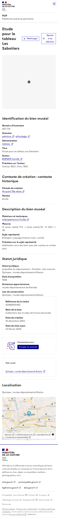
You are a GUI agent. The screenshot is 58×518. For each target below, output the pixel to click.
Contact (31, 495)
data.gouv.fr (29, 487)
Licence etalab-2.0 (17, 514)
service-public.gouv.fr (28, 482)
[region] (29, 418)
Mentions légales (8, 509)
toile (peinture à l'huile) (14, 219)
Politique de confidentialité (26, 509)
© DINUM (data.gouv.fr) (24, 434)
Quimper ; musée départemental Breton (24, 371)
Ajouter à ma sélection (50, 38)
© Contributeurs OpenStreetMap (16, 437)
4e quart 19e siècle (11, 191)
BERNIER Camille (10, 159)
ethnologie (21, 136)
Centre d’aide (44, 500)
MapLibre (8, 434)
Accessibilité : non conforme (13, 495)
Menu (54, 3)
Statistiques (27, 500)
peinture (6, 136)
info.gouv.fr (7, 482)
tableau (6, 143)
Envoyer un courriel (28, 347)
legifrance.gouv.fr (10, 487)
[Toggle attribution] (52, 434)
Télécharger (32, 38)
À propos (42, 495)
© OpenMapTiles (42, 434)
